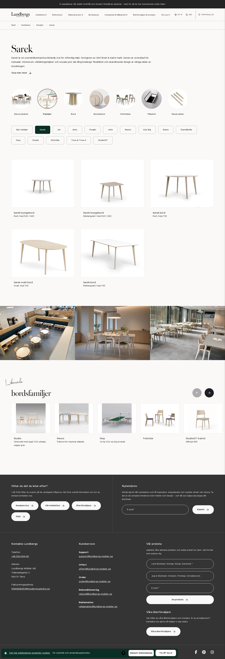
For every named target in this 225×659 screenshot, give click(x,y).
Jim (59, 130)
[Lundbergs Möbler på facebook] (196, 652)
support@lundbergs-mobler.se (96, 556)
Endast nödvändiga (141, 653)
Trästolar (148, 438)
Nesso (128, 130)
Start (13, 25)
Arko (75, 130)
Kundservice (22, 506)
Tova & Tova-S (78, 140)
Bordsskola (94, 15)
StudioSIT (103, 140)
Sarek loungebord (24, 213)
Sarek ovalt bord (23, 282)
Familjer (39, 25)
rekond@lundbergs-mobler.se (95, 594)
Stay (18, 140)
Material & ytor (74, 15)
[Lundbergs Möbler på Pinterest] (204, 652)
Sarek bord (159, 213)
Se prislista (177, 600)
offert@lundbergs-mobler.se (95, 569)
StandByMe (186, 130)
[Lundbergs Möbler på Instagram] (212, 652)
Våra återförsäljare (161, 632)
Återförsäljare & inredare (144, 15)
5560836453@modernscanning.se (30, 589)
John (110, 130)
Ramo (166, 130)
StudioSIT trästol (195, 438)
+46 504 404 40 (20, 556)
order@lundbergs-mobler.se (95, 581)
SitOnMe (55, 140)
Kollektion (40, 15)
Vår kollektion (52, 506)
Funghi (92, 130)
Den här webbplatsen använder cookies (29, 653)
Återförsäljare (83, 506)
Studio (35, 140)
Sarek (52, 25)
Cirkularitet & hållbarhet (115, 15)
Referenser (57, 15)
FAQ (18, 517)
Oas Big (147, 130)
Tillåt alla (165, 653)
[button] (209, 392)
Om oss (164, 15)
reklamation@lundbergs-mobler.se (98, 606)
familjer (22, 130)
